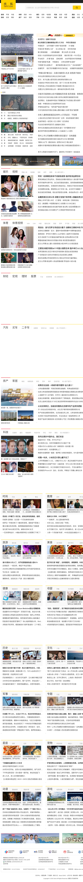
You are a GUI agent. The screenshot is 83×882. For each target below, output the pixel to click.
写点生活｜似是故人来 (11, 572)
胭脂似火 (15, 137)
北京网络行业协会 (40, 851)
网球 (73, 223)
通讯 (20, 432)
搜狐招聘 (43, 875)
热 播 (3, 134)
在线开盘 (56, 381)
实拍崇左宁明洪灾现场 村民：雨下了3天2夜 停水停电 (57, 83)
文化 (78, 14)
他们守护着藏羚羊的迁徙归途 (57, 68)
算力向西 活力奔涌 (68, 52)
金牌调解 (11, 146)
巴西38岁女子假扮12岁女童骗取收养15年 (62, 615)
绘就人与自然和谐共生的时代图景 (50, 55)
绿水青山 (25, 134)
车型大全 (43, 328)
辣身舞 (21, 140)
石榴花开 (41, 68)
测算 (13, 743)
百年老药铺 (72, 49)
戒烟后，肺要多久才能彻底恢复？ (18, 118)
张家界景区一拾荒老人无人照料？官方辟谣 (53, 121)
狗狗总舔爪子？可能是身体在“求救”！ (60, 766)
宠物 (49, 743)
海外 (49, 381)
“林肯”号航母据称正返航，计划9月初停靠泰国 (63, 720)
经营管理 (49, 277)
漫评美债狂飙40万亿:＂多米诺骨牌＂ (69, 65)
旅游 (60, 14)
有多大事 (18, 134)
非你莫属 (18, 146)
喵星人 (70, 743)
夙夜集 (30, 137)
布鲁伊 (10, 143)
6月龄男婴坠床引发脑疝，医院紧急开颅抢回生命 (64, 624)
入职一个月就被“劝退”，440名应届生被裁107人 (64, 532)
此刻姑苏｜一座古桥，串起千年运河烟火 (17, 566)
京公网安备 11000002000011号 (13, 862)
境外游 (25, 543)
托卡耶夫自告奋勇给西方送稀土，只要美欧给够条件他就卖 (24, 717)
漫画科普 (26, 789)
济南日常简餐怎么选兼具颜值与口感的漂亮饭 (63, 578)
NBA (30, 14)
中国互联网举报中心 (11, 851)
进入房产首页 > (67, 381)
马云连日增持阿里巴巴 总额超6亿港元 (51, 124)
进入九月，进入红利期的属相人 (14, 776)
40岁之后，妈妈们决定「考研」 (58, 523)
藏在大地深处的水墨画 (14, 115)
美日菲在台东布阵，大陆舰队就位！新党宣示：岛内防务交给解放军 (27, 727)
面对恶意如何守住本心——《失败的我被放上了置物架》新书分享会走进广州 (30, 825)
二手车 (26, 327)
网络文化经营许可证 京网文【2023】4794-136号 (16, 859)
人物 (24, 497)
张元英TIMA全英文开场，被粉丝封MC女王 (18, 529)
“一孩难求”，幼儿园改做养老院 (58, 519)
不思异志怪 (23, 137)
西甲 (60, 223)
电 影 (3, 140)
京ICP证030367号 (43, 857)
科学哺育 (71, 589)
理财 (12, 17)
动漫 (78, 17)
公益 (57, 694)
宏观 (7, 17)
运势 (24, 743)
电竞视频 (59, 789)
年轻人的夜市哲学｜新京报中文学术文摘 (61, 684)
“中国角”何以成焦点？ (45, 65)
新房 (25, 17)
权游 (31, 134)
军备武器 (26, 694)
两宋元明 (38, 648)
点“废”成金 (50, 59)
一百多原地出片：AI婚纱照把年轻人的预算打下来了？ (22, 532)
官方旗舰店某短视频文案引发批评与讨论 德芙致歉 (56, 139)
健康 (65, 17)
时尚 (5, 496)
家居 (30, 17)
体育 (5, 223)
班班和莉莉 (29, 143)
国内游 (14, 543)
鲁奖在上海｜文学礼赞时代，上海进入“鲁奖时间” (64, 677)
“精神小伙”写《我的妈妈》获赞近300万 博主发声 (55, 142)
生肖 (36, 743)
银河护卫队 (28, 140)
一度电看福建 (55, 52)
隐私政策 (75, 875)
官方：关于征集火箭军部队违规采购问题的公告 (55, 79)
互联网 (14, 432)
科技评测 (37, 432)
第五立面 (11, 134)
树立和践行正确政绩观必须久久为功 (51, 42)
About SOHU (62, 875)
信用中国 (5, 864)
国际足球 (47, 223)
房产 (5, 380)
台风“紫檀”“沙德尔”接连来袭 (56, 46)
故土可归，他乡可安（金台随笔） (59, 681)
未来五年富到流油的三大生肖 (13, 766)
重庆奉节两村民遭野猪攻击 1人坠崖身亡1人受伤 (55, 131)
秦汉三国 (15, 648)
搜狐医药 (15, 589)
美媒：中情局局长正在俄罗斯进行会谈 (51, 104)
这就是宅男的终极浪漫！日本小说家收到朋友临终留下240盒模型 (26, 815)
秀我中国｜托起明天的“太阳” (13, 674)
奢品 (36, 497)
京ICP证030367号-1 (63, 857)
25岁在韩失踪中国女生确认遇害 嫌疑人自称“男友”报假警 (58, 110)
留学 (69, 497)
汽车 (5, 327)
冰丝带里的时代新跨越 (73, 59)
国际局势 (15, 694)
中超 (40, 223)
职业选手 (71, 789)
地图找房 (30, 381)
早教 (57, 589)
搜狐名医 (26, 589)
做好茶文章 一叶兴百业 (72, 55)
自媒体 (36, 328)
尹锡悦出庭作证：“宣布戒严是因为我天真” (53, 107)
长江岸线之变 (60, 49)
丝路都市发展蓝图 (76, 68)
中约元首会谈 (71, 42)
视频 (43, 14)
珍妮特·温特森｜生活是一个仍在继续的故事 (18, 519)
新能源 (49, 17)
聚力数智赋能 (43, 52)
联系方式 (55, 875)
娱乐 (5, 171)
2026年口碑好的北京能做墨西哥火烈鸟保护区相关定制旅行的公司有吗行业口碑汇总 (33, 569)
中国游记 (55, 62)
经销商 (51, 328)
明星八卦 (24, 172)
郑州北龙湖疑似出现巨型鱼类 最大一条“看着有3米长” (57, 128)
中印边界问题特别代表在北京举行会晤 (51, 76)
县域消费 (59, 59)
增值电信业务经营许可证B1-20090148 (13, 857)
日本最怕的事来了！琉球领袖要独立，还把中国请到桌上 (23, 684)
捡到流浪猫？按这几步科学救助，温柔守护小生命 (65, 773)
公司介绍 (69, 875)
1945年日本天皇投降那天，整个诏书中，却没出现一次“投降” (24, 681)
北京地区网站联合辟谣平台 (45, 862)
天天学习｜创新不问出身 (47, 39)
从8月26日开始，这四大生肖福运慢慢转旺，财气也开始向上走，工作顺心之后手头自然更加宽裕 (37, 769)
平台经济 (41, 59)
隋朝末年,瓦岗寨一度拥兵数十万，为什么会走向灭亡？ (22, 671)
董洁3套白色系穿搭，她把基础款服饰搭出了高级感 (21, 526)
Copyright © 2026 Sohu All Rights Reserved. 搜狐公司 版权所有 (60, 878)
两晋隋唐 (26, 648)
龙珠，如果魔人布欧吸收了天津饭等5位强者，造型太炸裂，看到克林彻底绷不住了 (32, 819)
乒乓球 (67, 223)
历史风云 (38, 694)
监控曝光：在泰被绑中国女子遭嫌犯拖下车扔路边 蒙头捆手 (59, 100)
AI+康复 (71, 46)
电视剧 (49, 14)
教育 (60, 17)
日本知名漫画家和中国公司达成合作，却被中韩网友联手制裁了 (25, 812)
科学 (50, 432)
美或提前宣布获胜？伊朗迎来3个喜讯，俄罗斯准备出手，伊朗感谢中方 (28, 730)
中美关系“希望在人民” (45, 49)
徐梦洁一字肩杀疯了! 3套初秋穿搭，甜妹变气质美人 (21, 523)
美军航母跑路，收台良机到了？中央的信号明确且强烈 (22, 724)
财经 (5, 276)
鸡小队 (22, 143)
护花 (9, 137)
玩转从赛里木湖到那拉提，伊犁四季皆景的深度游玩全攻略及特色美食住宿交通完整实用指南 (36, 575)
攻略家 (37, 543)
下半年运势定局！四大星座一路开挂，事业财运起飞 (21, 773)
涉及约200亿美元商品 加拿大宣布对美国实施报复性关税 (58, 97)
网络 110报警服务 (54, 851)
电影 (38, 172)
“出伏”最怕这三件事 (13, 113)
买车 (43, 17)
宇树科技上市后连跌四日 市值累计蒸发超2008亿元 (56, 86)
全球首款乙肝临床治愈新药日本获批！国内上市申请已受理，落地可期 (28, 615)
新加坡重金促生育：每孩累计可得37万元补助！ (64, 621)
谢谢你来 (25, 146)
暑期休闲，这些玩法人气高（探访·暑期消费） (19, 578)
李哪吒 (16, 143)
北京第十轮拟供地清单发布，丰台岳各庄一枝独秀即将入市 (59, 416)
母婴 (65, 14)
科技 (5, 432)
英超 (25, 14)
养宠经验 (59, 743)
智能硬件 (28, 432)
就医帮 (37, 589)
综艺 (44, 172)
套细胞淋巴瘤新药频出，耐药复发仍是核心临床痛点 (21, 618)
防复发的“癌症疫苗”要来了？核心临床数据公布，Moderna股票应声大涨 (28, 621)
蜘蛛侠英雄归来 (13, 140)
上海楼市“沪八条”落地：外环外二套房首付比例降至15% (58, 395)
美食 (49, 542)
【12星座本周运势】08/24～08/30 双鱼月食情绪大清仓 (22, 779)
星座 (5, 743)
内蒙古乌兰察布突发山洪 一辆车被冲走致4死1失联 (56, 89)
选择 (31, 146)
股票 (33, 276)
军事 (7, 14)
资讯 (37, 381)
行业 (41, 277)
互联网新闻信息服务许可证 (45, 859)
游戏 (49, 789)
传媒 (69, 694)
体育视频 (17, 223)
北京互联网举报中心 (26, 851)
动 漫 (3, 143)
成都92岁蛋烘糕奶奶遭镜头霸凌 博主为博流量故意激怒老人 (59, 145)
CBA (34, 223)
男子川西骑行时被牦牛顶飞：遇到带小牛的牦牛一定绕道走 (59, 152)
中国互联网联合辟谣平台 (65, 864)
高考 (57, 497)
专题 (12, 14)
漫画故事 (15, 789)
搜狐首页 (8, 5)
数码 (55, 432)
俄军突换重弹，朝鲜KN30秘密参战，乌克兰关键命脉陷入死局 (25, 720)
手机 (44, 432)
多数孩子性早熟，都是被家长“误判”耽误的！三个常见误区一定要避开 (27, 624)
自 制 (3, 137)
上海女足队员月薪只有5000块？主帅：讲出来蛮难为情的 (58, 118)
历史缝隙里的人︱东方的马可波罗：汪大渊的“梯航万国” (22, 677)
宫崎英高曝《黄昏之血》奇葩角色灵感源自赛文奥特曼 (22, 822)
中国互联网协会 (70, 851)
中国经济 (41, 46)
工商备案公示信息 (63, 862)
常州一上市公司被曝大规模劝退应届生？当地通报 (65, 727)
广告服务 (49, 875)
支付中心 (37, 875)
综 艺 (3, 146)
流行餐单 (59, 543)
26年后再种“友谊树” (68, 62)
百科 (43, 381)
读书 (69, 648)
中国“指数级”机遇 (44, 62)
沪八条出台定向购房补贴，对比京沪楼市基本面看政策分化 (59, 409)
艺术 (81, 648)
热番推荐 (38, 789)
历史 (5, 647)
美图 (50, 172)
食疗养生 (71, 543)
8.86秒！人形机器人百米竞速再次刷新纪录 (62, 730)
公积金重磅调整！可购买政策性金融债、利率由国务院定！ (59, 388)
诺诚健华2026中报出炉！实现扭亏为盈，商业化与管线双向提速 (25, 612)
